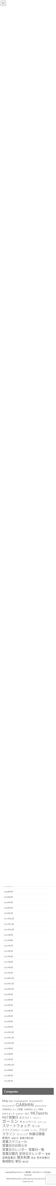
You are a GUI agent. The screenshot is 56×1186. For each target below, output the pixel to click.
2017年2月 (8, 967)
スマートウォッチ (16, 1126)
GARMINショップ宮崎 (12, 1109)
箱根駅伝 (8, 1161)
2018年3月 (8, 902)
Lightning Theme (33, 1179)
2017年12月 (9, 919)
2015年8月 (8, 1054)
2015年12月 (9, 1032)
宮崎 (47, 1153)
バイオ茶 (25, 1130)
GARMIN (25, 1104)
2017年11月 (9, 924)
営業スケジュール (14, 1141)
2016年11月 (9, 983)
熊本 (33, 1157)
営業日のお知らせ (14, 1145)
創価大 (6, 1137)
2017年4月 (8, 956)
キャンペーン (28, 1121)
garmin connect (41, 1106)
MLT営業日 (10, 1117)
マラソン (8, 1134)
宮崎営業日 (9, 1157)
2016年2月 (8, 1027)
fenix (11, 1101)
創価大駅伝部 (26, 1138)
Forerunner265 (21, 1101)
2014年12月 (9, 1065)
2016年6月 (8, 1011)
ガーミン (10, 1121)
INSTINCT (20, 1114)
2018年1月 (8, 913)
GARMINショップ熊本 (33, 1109)
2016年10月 (9, 989)
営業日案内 (10, 1153)
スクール (42, 1122)
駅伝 (18, 1161)
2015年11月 (9, 1038)
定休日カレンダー (31, 1153)
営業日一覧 (36, 1149)
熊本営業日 (43, 1157)
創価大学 (15, 1138)
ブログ (43, 1129)
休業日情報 (37, 1134)
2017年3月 (8, 962)
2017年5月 (8, 951)
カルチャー (37, 1118)
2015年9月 (8, 1048)
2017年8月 (8, 940)
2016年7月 (8, 1005)
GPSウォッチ (8, 1113)
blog (5, 1100)
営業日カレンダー (14, 1149)
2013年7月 (8, 1081)
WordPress (19, 1179)
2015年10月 (9, 1043)
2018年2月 (8, 908)
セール (36, 1126)
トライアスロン (11, 1129)
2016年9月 (8, 994)
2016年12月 (9, 978)
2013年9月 (8, 1075)
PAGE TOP (52, 1147)
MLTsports (39, 1113)
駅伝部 (25, 1161)
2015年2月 (8, 1059)
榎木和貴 (23, 1157)
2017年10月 (9, 929)
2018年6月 (8, 892)
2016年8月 (8, 1000)
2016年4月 (8, 1021)
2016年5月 (8, 1016)
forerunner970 (8, 1106)
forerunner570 (36, 1101)
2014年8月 (8, 1070)
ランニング (22, 1134)
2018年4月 (8, 897)
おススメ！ (25, 1117)
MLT (27, 1113)
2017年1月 (8, 973)
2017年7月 (8, 946)
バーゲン (33, 1130)
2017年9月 (8, 935)
